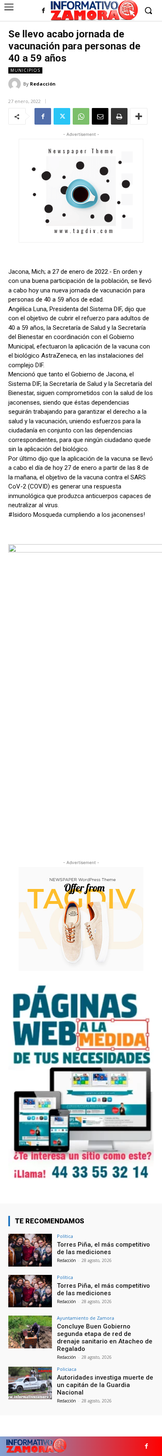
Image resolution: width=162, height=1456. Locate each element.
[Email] (100, 116)
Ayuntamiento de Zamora (85, 1318)
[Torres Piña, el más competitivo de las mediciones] (30, 1250)
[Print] (119, 116)
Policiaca (66, 1369)
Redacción (43, 84)
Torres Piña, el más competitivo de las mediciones (103, 1248)
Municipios (25, 70)
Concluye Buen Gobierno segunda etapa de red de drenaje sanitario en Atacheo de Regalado (104, 1338)
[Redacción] (15, 84)
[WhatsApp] (81, 116)
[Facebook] (43, 11)
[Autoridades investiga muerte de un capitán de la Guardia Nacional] (30, 1383)
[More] (138, 116)
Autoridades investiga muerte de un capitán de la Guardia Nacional (105, 1385)
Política (65, 1236)
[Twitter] (62, 116)
